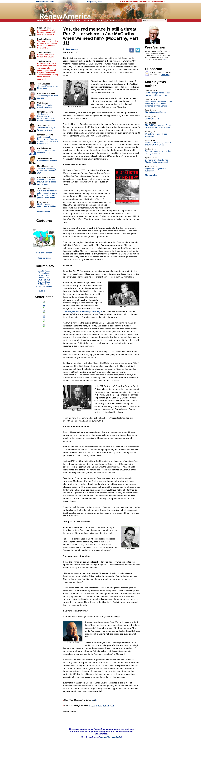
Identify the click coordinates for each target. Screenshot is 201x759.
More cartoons (44, 258)
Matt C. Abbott (44, 271)
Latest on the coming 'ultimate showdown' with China (158, 142)
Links (62, 20)
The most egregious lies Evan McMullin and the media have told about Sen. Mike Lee (47, 44)
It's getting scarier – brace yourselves (156, 134)
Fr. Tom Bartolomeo (44, 286)
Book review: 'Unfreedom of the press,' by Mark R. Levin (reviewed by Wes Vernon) (158, 102)
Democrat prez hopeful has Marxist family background (156, 160)
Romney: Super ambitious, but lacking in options (158, 151)
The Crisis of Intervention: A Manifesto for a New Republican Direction (46, 117)
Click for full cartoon (44, 253)
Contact (111, 20)
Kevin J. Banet (44, 282)
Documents (74, 20)
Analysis (50, 20)
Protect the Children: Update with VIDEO (46, 55)
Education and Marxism (47, 161)
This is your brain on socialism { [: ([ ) (46, 151)
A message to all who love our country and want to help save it (46, 32)
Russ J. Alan (44, 275)
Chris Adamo (44, 273)
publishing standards (111, 737)
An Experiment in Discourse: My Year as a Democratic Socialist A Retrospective (47, 140)
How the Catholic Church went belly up (46, 106)
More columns (43, 212)
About (100, 20)
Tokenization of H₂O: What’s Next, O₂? (46, 129)
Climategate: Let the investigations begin (83, 311)
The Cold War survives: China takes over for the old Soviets (158, 125)
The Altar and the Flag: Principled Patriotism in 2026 (47, 170)
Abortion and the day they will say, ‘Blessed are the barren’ (46, 182)
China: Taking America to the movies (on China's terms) (157, 93)
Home (40, 20)
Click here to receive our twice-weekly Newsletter (142, 1)
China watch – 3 (152, 118)
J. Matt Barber (44, 284)
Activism (88, 20)
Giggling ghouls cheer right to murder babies (46, 205)
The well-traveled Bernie (155, 111)
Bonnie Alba (44, 278)
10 (112, 705)
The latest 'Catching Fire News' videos (47, 87)
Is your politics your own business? (155, 168)
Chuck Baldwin (44, 280)
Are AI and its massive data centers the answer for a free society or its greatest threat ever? (47, 194)
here (165, 59)
